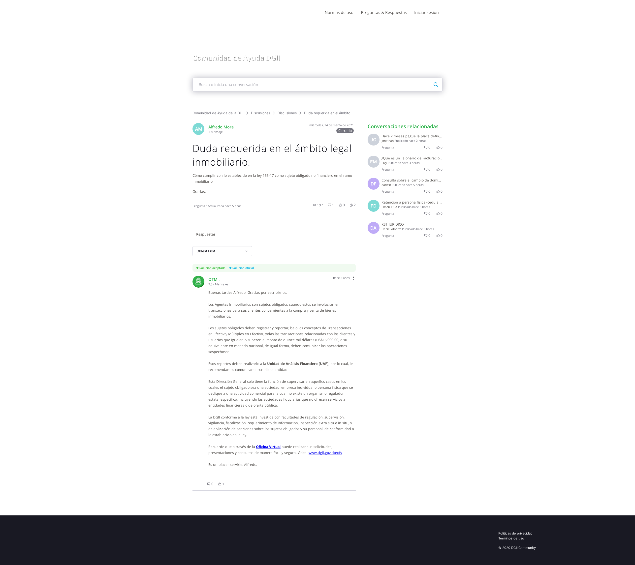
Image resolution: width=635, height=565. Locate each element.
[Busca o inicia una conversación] (435, 84)
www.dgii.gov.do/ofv (325, 452)
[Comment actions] (354, 278)
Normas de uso (339, 12)
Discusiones (260, 113)
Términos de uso (511, 538)
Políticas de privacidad (515, 533)
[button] (318, 205)
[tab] (205, 234)
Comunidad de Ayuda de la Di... (218, 113)
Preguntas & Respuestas (384, 12)
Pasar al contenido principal (27, 3)
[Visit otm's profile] (198, 282)
